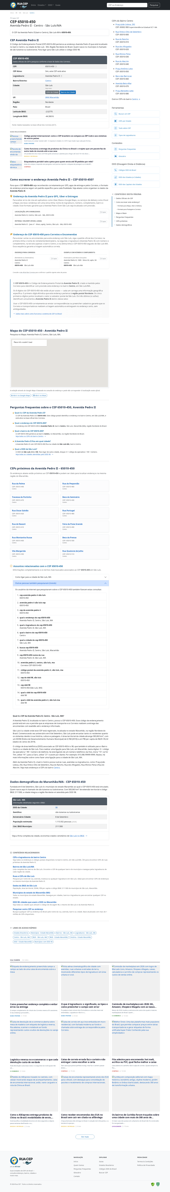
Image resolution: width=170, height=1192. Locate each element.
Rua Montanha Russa (22, 537)
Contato (77, 1176)
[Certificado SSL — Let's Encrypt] (158, 1184)
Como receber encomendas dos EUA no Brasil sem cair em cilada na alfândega (82, 1116)
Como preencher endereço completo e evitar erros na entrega (33, 1005)
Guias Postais (29, 143)
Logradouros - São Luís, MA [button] (85, 933)
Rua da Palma (18, 483)
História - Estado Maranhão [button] (80, 937)
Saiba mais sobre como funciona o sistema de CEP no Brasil (38, 314)
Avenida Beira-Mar (124, 83)
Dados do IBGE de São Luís (25, 885)
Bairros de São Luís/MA (23, 866)
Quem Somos (79, 1165)
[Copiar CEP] (56, 66)
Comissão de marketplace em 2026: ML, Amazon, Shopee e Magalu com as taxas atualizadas (133, 1006)
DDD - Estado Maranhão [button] (23, 942)
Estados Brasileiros (106, 1165)
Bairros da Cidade (68, 92)
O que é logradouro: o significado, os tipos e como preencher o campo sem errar (84, 1005)
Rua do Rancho (122, 39)
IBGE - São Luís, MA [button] (39, 937)
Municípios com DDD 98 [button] (43, 942)
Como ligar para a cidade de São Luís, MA (33, 577)
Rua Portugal (68, 510)
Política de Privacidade (146, 1165)
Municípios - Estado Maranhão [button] (42, 933)
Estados (41, 5)
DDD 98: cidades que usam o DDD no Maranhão (34, 902)
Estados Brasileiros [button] (21, 933)
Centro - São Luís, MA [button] (22, 937)
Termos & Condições (145, 1161)
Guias (57, 5)
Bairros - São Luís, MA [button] (64, 933)
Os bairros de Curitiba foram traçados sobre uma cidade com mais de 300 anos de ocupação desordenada (135, 1117)
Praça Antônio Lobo (124, 68)
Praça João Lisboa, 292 (125, 24)
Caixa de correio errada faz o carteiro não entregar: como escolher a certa (83, 1061)
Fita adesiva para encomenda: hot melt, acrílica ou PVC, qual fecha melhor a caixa (134, 1061)
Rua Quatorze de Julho (72, 551)
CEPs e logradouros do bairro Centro (29, 857)
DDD (50, 5)
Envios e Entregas (30, 156)
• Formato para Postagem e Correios (129, 209)
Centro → (136, 99)
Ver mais (85, 1137)
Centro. (57, 767)
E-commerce (116, 1016)
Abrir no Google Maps (21, 395)
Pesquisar (154, 5)
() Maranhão (52, 97)
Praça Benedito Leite (124, 91)
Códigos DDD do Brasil (108, 1169)
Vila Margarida (19, 551)
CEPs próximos (121, 221)
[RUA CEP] (19, 5)
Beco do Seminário (71, 497)
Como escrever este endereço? (128, 202)
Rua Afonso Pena (123, 54)
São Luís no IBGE (77, 836)
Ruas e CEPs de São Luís (23, 876)
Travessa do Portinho (21, 497)
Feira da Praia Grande (72, 524)
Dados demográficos (124, 225)
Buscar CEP (103, 1172)
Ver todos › (25, 960)
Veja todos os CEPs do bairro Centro (30, 436)
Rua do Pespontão (70, 483)
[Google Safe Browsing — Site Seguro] (153, 1184)
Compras (27, 167)
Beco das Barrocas (124, 76)
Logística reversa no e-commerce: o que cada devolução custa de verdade (34, 1061)
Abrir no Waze (40, 395)
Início (33, 5)
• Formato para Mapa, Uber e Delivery (129, 206)
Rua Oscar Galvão (20, 510)
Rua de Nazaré (18, 524)
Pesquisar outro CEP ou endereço (28, 909)
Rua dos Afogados (123, 46)
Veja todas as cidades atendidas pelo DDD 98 (33, 454)
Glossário (77, 1172)
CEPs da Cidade (52, 92)
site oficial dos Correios (27, 272)
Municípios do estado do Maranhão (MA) (31, 892)
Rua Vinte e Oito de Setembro (128, 32)
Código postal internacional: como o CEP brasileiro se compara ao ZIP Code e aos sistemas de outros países (65, 137)
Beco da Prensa (69, 537)
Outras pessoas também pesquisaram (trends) (35, 583)
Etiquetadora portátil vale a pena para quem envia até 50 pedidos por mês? (58, 161)
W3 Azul (17, 1167)
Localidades (116, 1126)
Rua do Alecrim (122, 61)
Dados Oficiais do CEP (124, 198)
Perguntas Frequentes (124, 217)
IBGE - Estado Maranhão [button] (58, 937)
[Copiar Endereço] (61, 76)
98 (56, 807)
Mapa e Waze (121, 213)
